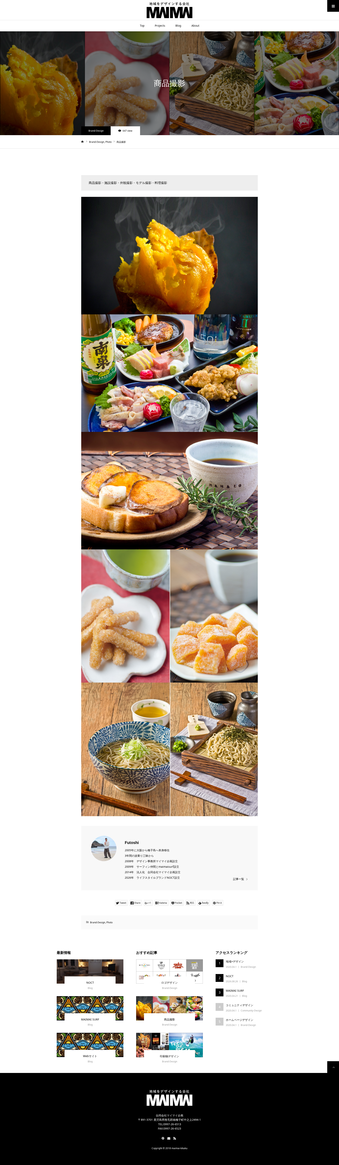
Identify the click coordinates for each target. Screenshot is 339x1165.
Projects (160, 25)
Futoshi (132, 842)
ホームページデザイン (239, 1020)
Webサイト (90, 1056)
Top (142, 25)
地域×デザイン (235, 961)
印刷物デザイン (169, 1056)
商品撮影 (169, 1019)
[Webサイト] (90, 1045)
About (195, 25)
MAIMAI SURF (90, 1019)
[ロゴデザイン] (169, 971)
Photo (109, 922)
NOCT (90, 982)
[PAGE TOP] (333, 1067)
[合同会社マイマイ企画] (169, 10)
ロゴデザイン (169, 982)
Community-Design (251, 1010)
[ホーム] (82, 141)
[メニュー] (333, 6)
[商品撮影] (169, 1008)
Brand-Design (96, 130)
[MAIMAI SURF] (90, 1008)
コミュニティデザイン (239, 1005)
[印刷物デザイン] (169, 1045)
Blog (178, 25)
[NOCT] (90, 971)
